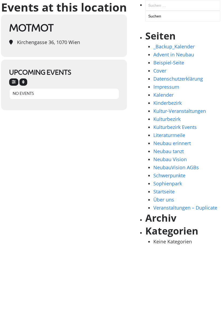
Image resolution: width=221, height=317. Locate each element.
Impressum (166, 87)
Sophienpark (167, 183)
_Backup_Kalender (174, 46)
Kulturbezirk (167, 119)
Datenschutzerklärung (178, 78)
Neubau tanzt (168, 151)
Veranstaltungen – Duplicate (185, 207)
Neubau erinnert (172, 143)
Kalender (163, 95)
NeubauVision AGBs (176, 167)
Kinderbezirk (167, 103)
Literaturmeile (169, 135)
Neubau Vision (170, 159)
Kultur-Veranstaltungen (179, 111)
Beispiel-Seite (168, 62)
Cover (159, 70)
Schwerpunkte (169, 175)
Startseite (164, 191)
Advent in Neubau (173, 54)
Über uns (163, 199)
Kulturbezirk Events (175, 127)
